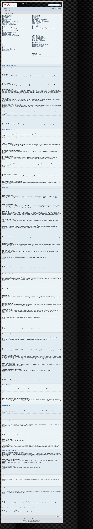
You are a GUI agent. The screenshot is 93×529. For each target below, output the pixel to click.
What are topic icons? (5, 61)
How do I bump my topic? (6, 50)
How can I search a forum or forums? (38, 36)
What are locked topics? (6, 60)
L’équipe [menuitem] (33, 518)
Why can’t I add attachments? (7, 45)
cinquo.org (5, 518)
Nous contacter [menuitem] (27, 518)
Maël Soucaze (36, 521)
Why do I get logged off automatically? (8, 23)
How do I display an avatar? (6, 33)
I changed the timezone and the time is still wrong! (10, 30)
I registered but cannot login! (6, 19)
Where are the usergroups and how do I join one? (40, 19)
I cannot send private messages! (37, 26)
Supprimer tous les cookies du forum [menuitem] (41, 518)
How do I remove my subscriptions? (37, 46)
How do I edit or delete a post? (7, 39)
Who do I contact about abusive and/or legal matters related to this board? (43, 56)
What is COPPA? (5, 17)
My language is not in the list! (6, 31)
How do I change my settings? (7, 27)
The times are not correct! (6, 29)
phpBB (50, 158)
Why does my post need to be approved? (8, 49)
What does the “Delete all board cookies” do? (9, 24)
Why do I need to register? (6, 16)
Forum (9, 518)
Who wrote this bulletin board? (37, 54)
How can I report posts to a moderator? (8, 47)
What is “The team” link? (36, 23)
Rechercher (59, 5)
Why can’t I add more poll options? (7, 42)
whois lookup (15, 503)
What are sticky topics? (6, 59)
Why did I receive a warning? (6, 46)
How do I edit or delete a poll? (6, 43)
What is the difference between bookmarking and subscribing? (41, 43)
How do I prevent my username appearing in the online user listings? (12, 28)
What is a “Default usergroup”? (37, 22)
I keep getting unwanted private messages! (39, 27)
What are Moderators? (35, 17)
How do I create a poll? (5, 41)
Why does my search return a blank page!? (39, 38)
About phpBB (16, 492)
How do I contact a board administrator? (38, 57)
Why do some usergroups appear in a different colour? (40, 21)
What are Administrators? (36, 16)
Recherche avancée (60, 5)
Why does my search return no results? (38, 37)
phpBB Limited (31, 491)
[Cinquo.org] (10, 4)
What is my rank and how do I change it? (8, 34)
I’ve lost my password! (5, 22)
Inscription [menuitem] (54, 8)
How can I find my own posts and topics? (38, 40)
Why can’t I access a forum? (6, 44)
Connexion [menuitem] (59, 8)
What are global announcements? (7, 57)
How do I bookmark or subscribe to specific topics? (40, 44)
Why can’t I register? (5, 18)
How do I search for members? (37, 39)
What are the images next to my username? (9, 32)
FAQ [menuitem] (9, 8)
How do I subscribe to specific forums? (38, 45)
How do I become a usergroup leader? (38, 20)
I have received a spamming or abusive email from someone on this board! (43, 28)
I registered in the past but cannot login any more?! (10, 21)
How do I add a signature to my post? (8, 40)
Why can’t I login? (5, 20)
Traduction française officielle (29, 521)
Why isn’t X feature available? (36, 55)
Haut (4, 72)
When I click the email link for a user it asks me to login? (10, 35)
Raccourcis (5, 8)
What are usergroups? (35, 18)
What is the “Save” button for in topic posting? (9, 48)
